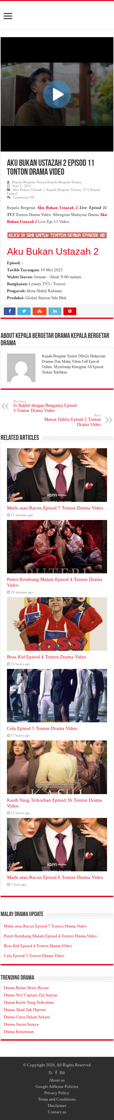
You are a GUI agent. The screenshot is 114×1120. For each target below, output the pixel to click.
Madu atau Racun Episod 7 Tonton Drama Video (55, 507)
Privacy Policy (56, 1092)
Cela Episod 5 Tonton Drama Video (42, 728)
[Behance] (62, 1072)
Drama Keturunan (19, 1031)
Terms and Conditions (57, 1099)
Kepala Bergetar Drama (64, 190)
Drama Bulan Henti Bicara (26, 987)
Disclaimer (57, 1105)
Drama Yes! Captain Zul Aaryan (31, 995)
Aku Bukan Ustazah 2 (29, 190)
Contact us (57, 1112)
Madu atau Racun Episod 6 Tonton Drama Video (55, 877)
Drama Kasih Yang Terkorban (29, 1002)
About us (57, 1080)
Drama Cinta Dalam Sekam (27, 1017)
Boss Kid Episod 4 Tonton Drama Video (46, 656)
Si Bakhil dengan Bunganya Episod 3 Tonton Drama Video (45, 406)
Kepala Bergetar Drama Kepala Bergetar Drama (46, 182)
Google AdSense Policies (56, 1086)
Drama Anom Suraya (21, 1024)
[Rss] (50, 1072)
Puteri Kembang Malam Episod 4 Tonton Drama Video (50, 936)
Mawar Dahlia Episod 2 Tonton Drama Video (72, 420)
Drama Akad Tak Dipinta (25, 1009)
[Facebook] (56, 1072)
